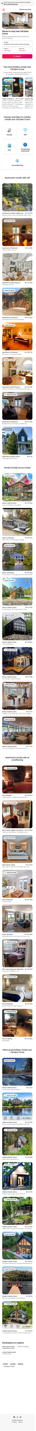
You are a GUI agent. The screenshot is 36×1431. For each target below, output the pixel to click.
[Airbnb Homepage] (3, 9)
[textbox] (10, 51)
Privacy (14, 1422)
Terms (20, 1422)
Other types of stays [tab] (8, 1346)
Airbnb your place (25, 9)
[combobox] (17, 44)
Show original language (11, 4)
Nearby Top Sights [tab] (23, 1346)
